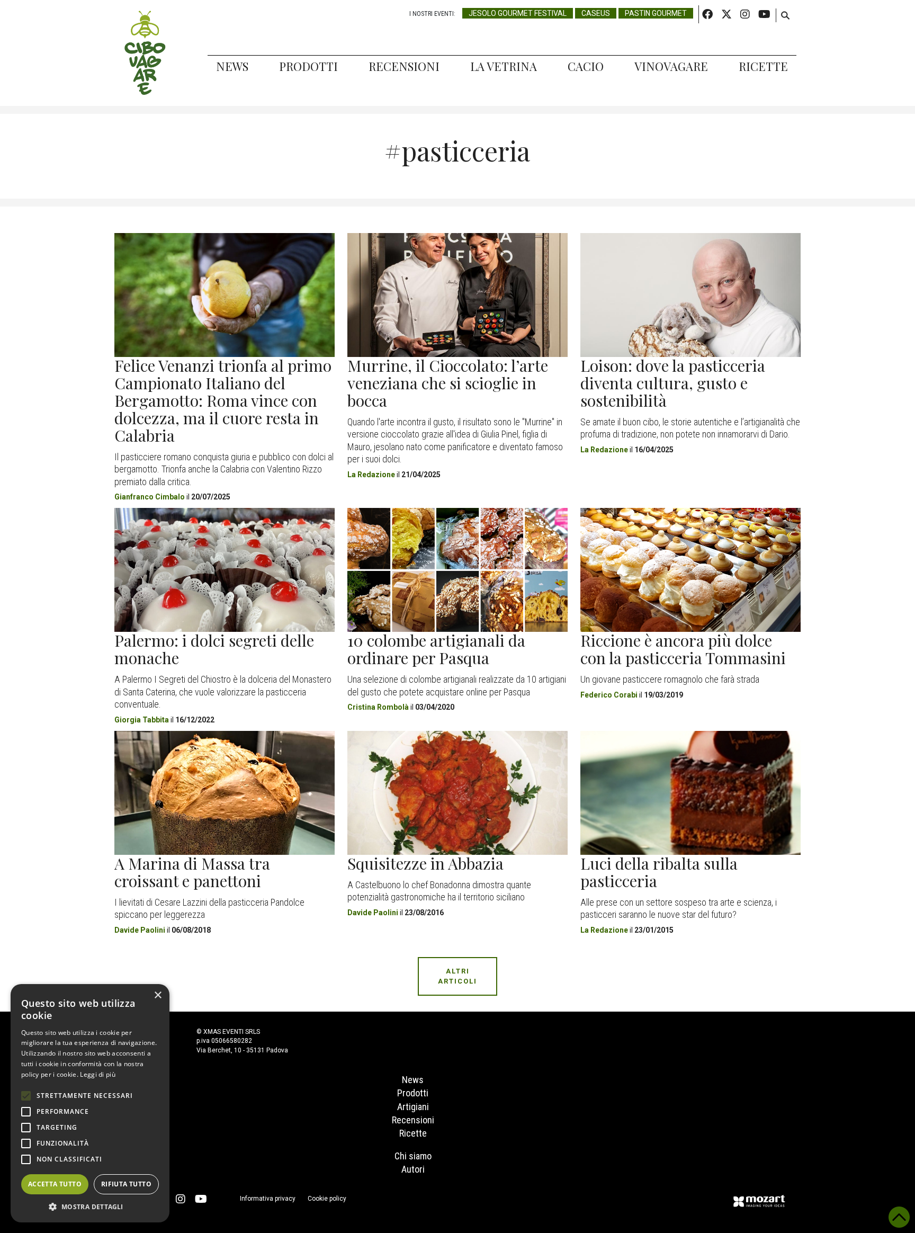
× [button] (158, 995)
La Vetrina (503, 66)
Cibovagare (145, 53)
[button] (90, 1206)
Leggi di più (97, 1074)
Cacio (586, 66)
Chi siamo (413, 1155)
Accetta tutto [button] (55, 1184)
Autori (413, 1169)
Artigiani (413, 1106)
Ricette (763, 66)
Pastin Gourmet (656, 13)
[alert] (90, 1103)
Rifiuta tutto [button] (126, 1184)
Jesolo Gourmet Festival (518, 13)
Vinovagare (671, 66)
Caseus (595, 13)
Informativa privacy (267, 1198)
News (232, 66)
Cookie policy (327, 1198)
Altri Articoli (457, 976)
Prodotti (308, 66)
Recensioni (404, 66)
